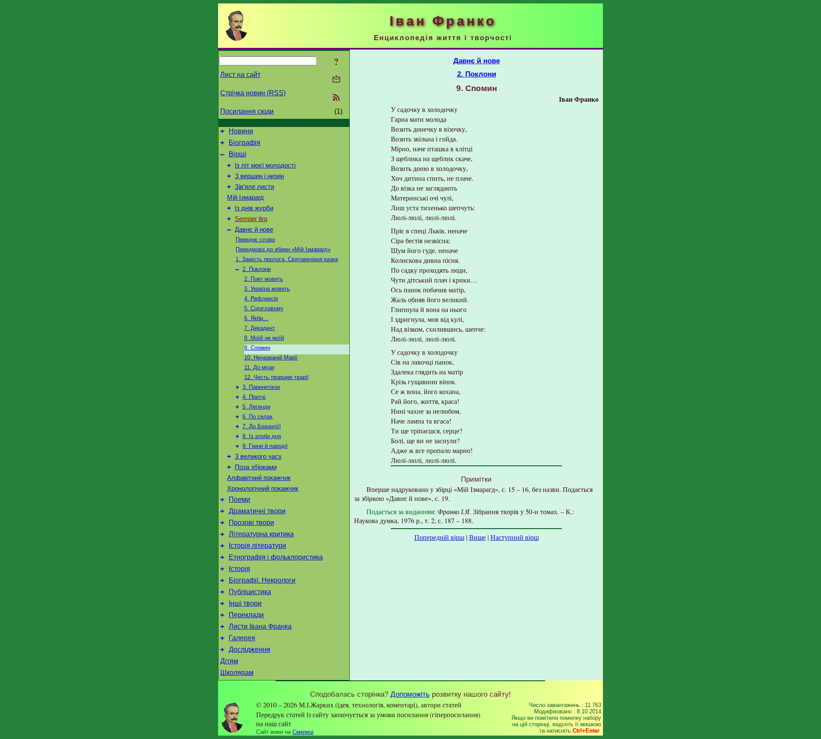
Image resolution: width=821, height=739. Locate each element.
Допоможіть (410, 694)
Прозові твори (251, 522)
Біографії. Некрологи (262, 580)
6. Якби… (256, 318)
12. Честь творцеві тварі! (276, 377)
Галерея (242, 638)
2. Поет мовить (263, 279)
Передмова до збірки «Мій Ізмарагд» (283, 249)
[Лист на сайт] (336, 79)
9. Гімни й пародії (265, 446)
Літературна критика (261, 534)
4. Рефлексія (261, 298)
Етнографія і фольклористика (276, 557)
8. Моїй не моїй (264, 338)
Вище (477, 537)
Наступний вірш (514, 537)
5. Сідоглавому (264, 308)
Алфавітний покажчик (259, 477)
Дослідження (249, 649)
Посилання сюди (247, 111)
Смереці (302, 732)
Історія (239, 568)
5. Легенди (256, 406)
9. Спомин (257, 347)
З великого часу (258, 456)
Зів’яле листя (254, 186)
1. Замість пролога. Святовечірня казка (287, 259)
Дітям (229, 661)
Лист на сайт (240, 74)
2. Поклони (256, 269)
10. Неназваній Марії (271, 357)
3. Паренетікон (261, 387)
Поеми (239, 499)
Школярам (237, 672)
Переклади (246, 614)
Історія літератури (257, 545)
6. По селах (257, 416)
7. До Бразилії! (261, 426)
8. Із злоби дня (261, 436)
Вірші (237, 154)
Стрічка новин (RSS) (253, 93)
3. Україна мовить (267, 289)
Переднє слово (255, 239)
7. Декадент (259, 328)
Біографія (244, 142)
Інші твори (245, 603)
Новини (241, 131)
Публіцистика (250, 591)
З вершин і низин (259, 176)
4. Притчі (254, 397)
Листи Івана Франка (260, 626)
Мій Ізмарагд (245, 197)
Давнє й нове (254, 229)
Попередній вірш (439, 537)
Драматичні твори (257, 511)
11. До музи (259, 367)
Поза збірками (256, 467)
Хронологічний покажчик (262, 488)
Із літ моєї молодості (265, 165)
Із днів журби (254, 208)
